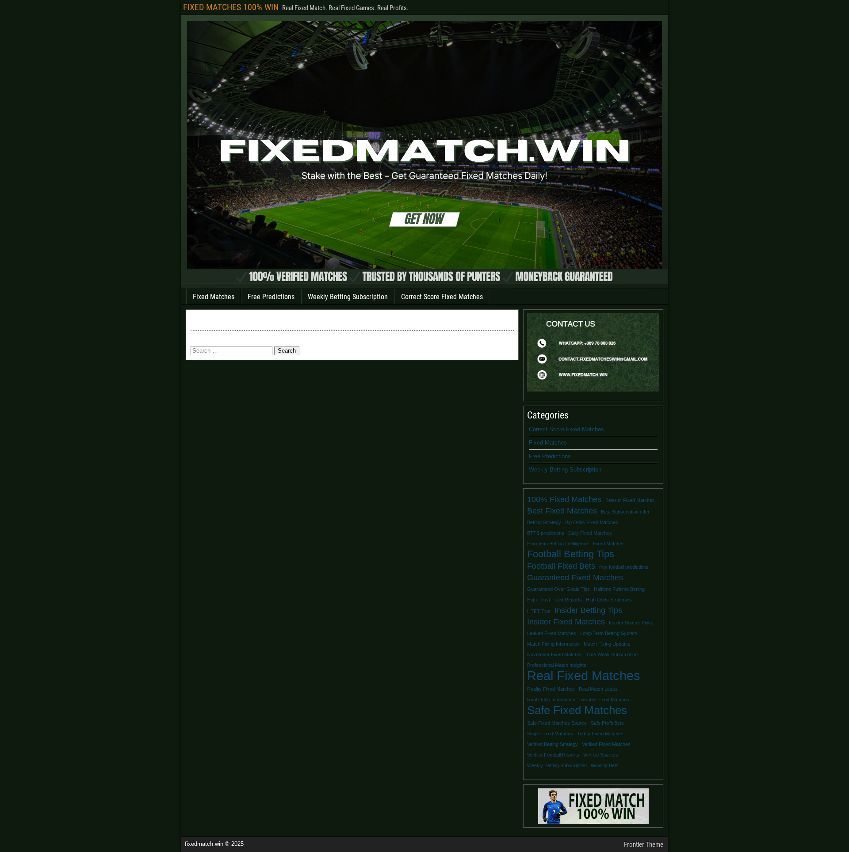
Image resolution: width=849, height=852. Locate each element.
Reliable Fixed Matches (604, 699)
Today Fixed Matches (600, 733)
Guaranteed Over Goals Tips (558, 589)
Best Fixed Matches (562, 510)
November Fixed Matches (555, 654)
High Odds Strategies (609, 599)
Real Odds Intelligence (551, 699)
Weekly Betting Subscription (348, 297)
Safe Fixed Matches (577, 710)
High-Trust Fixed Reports (554, 599)
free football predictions (624, 567)
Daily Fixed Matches (590, 533)
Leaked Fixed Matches (551, 633)
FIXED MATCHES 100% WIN (231, 7)
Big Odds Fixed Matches (591, 522)
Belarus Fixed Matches (630, 500)
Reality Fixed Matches (551, 689)
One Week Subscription (612, 654)
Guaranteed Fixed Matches (575, 577)
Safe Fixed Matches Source (557, 723)
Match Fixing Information (553, 644)
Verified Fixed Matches (606, 744)
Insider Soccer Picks (631, 622)
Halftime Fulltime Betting (619, 589)
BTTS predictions (545, 533)
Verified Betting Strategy (552, 744)
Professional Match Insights (556, 665)
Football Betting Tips (570, 554)
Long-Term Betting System (608, 633)
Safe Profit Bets (607, 723)
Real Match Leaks (598, 689)
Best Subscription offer (625, 511)
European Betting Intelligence (558, 543)
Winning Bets (605, 765)
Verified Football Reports (553, 754)
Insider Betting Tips (588, 610)
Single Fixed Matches (550, 733)
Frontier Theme (643, 844)
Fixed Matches (213, 297)
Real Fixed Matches (583, 675)
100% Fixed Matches (564, 499)
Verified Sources (600, 754)
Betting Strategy (544, 522)
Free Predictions (271, 297)
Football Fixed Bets (561, 566)
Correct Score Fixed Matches (442, 297)
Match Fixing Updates (607, 644)
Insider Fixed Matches (566, 621)
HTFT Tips (539, 611)
